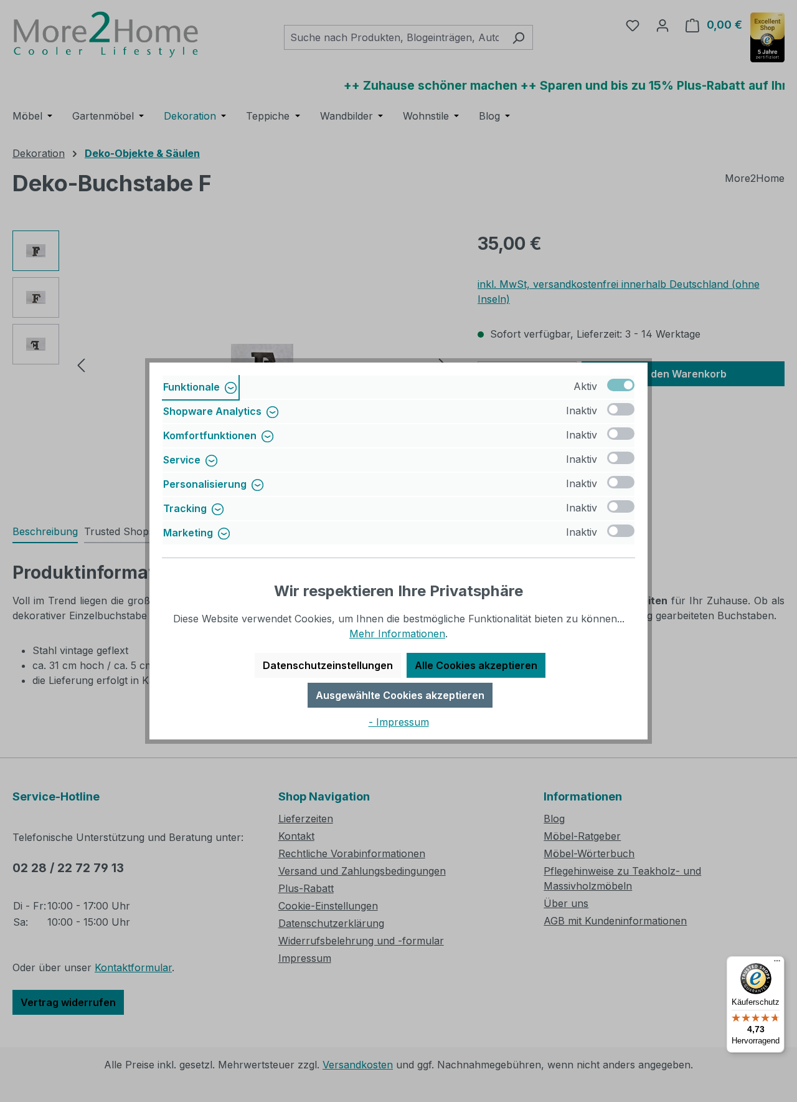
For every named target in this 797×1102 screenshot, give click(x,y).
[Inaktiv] (620, 409)
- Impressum (399, 722)
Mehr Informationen (397, 633)
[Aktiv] (620, 385)
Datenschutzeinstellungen (328, 665)
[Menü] (777, 963)
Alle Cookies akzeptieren (476, 665)
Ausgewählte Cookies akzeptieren (400, 695)
